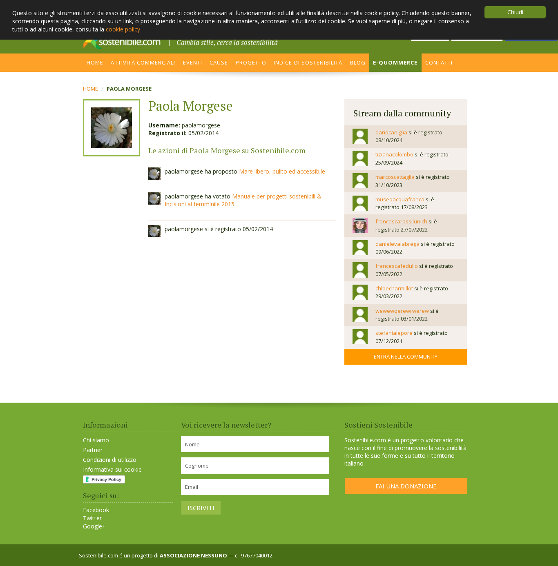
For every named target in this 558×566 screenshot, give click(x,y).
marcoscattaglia (395, 176)
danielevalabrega (397, 243)
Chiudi (515, 12)
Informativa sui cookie (112, 469)
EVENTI (192, 62)
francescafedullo (396, 266)
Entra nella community (405, 356)
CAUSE (219, 62)
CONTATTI (439, 62)
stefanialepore (394, 332)
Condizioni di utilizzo (109, 459)
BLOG (358, 62)
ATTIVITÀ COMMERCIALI (143, 62)
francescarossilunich (401, 221)
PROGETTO (251, 62)
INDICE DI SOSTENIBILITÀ (308, 62)
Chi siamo (96, 440)
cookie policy (123, 29)
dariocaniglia (391, 132)
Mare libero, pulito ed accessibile (282, 171)
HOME (95, 62)
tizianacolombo (394, 154)
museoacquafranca (399, 199)
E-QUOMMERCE (395, 62)
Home (90, 88)
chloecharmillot (394, 288)
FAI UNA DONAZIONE (406, 486)
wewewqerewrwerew (402, 310)
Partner (93, 450)
